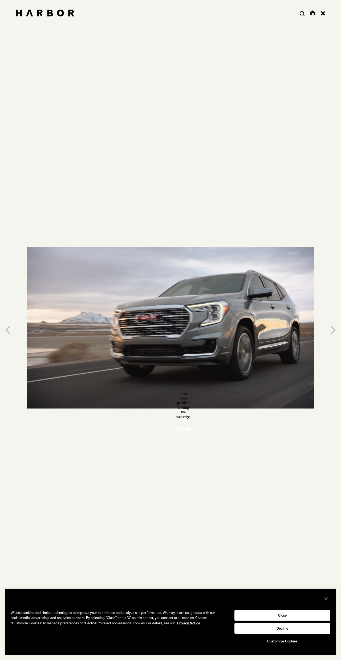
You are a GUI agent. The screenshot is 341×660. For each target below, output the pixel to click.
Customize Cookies (282, 641)
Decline (282, 628)
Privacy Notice (188, 623)
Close (282, 615)
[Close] (326, 599)
